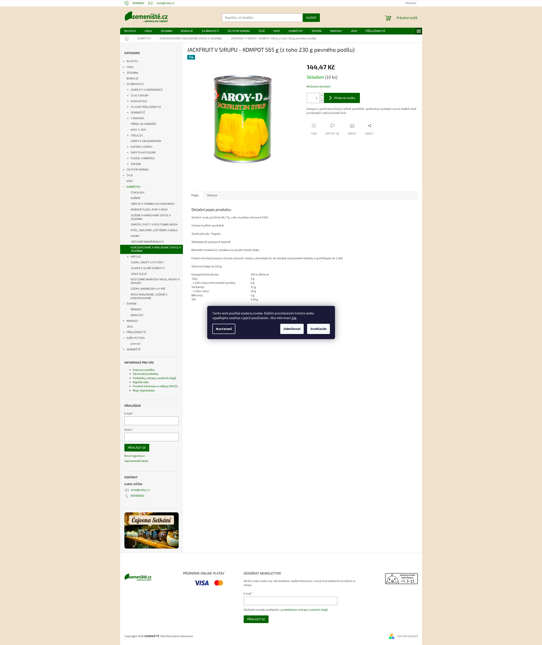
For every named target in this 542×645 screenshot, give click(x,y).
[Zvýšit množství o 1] (322, 95)
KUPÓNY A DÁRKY (141, 147)
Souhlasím (318, 329)
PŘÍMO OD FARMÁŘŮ (143, 124)
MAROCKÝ (137, 315)
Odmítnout (291, 329)
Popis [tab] (195, 195)
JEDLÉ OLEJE (139, 274)
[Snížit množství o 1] (322, 100)
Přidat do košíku (344, 98)
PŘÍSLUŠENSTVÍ (136, 332)
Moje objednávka (144, 390)
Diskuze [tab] (212, 195)
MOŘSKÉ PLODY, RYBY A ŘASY (149, 210)
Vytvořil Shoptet (407, 636)
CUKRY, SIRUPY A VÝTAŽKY (147, 262)
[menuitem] (130, 31)
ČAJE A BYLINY (139, 95)
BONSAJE (132, 78)
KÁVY (130, 181)
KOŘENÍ (135, 198)
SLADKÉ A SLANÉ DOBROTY (148, 268)
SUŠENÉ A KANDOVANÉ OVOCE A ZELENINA (151, 217)
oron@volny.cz (140, 490)
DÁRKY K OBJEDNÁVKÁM (146, 141)
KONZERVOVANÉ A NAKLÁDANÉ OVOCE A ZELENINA (156, 249)
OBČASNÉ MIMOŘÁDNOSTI (147, 242)
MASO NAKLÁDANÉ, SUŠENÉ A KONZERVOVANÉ (149, 296)
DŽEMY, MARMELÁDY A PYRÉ (148, 289)
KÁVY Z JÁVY (138, 130)
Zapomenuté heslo (136, 461)
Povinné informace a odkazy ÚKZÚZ (155, 386)
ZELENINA (132, 73)
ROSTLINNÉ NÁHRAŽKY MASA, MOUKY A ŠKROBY (155, 281)
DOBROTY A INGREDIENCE (147, 90)
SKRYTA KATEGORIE (143, 152)
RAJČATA (132, 61)
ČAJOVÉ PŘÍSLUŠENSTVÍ (146, 107)
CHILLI (130, 67)
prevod (135, 344)
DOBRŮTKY (134, 187)
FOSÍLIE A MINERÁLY (143, 158)
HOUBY (135, 236)
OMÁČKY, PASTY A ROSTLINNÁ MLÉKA (154, 224)
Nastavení (224, 329)
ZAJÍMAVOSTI (135, 84)
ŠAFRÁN (136, 164)
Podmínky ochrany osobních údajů (154, 378)
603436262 (137, 496)
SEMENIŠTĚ (138, 112)
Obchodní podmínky (145, 374)
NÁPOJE (136, 257)
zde (293, 318)
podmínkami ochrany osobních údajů (305, 610)
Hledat (311, 17)
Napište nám (141, 382)
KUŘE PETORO (136, 338)
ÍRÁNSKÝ (136, 309)
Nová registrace (134, 456)
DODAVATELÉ (139, 101)
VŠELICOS (137, 135)
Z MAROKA (137, 118)
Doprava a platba (143, 370)
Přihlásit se (137, 447)
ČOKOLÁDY (138, 193)
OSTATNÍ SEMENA (138, 170)
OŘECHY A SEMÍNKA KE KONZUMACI (153, 204)
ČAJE (130, 175)
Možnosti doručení (318, 87)
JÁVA (130, 327)
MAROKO (132, 321)
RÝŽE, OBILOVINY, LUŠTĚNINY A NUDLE (154, 230)
